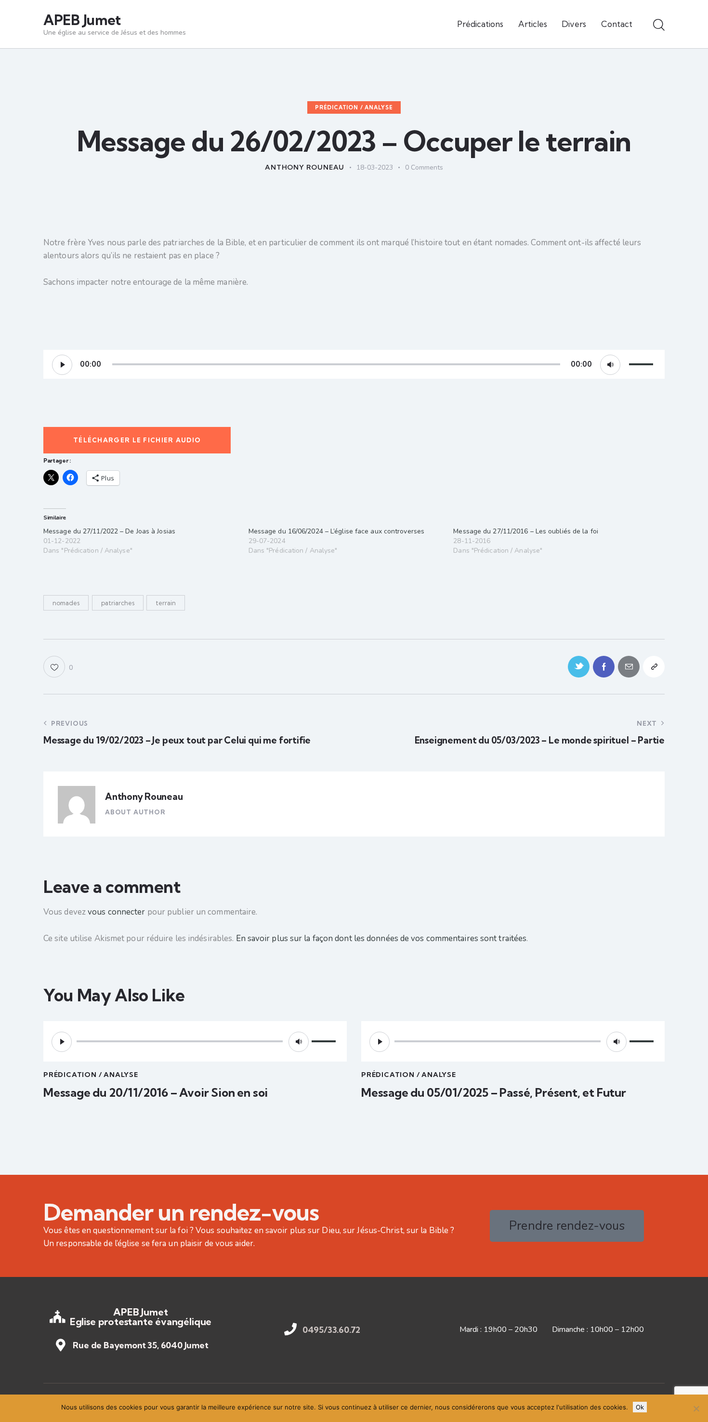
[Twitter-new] (579, 667)
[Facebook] (604, 667)
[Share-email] (629, 667)
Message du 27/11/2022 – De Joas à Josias (109, 531)
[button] (58, 667)
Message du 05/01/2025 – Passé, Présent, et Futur (493, 1093)
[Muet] (610, 365)
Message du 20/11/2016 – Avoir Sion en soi (155, 1093)
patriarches (117, 603)
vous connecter (116, 911)
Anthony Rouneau (144, 796)
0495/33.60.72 (331, 1330)
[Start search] (659, 25)
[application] (354, 364)
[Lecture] (62, 365)
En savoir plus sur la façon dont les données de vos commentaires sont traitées (381, 938)
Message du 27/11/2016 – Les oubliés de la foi (525, 531)
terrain (166, 603)
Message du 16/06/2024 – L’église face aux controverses (336, 531)
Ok (640, 1407)
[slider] (642, 363)
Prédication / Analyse (354, 107)
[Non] (696, 1408)
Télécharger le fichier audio (137, 440)
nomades (65, 603)
